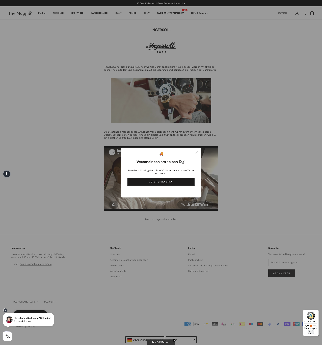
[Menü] (317, 312)
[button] (7, 174)
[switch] (311, 332)
